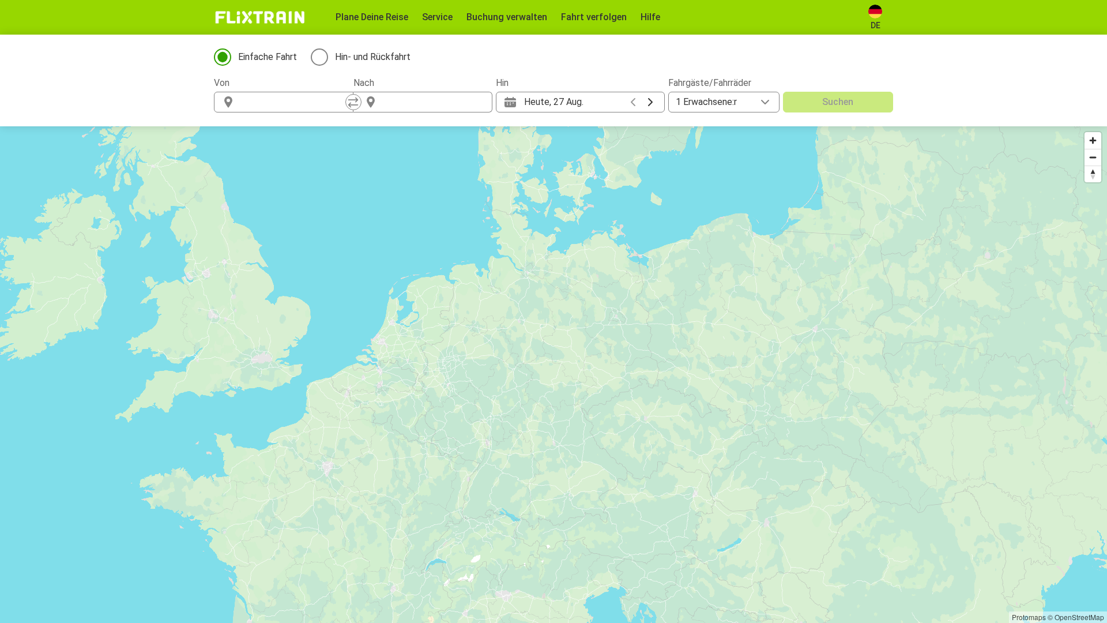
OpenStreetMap (1079, 617)
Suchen (837, 101)
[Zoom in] (1093, 140)
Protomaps (1029, 617)
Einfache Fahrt (267, 56)
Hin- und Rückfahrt (373, 56)
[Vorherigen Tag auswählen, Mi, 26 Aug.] (633, 102)
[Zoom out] (1093, 157)
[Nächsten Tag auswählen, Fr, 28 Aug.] (650, 102)
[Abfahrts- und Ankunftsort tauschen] (353, 102)
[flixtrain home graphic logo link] (259, 17)
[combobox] (294, 102)
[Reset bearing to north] (1093, 174)
